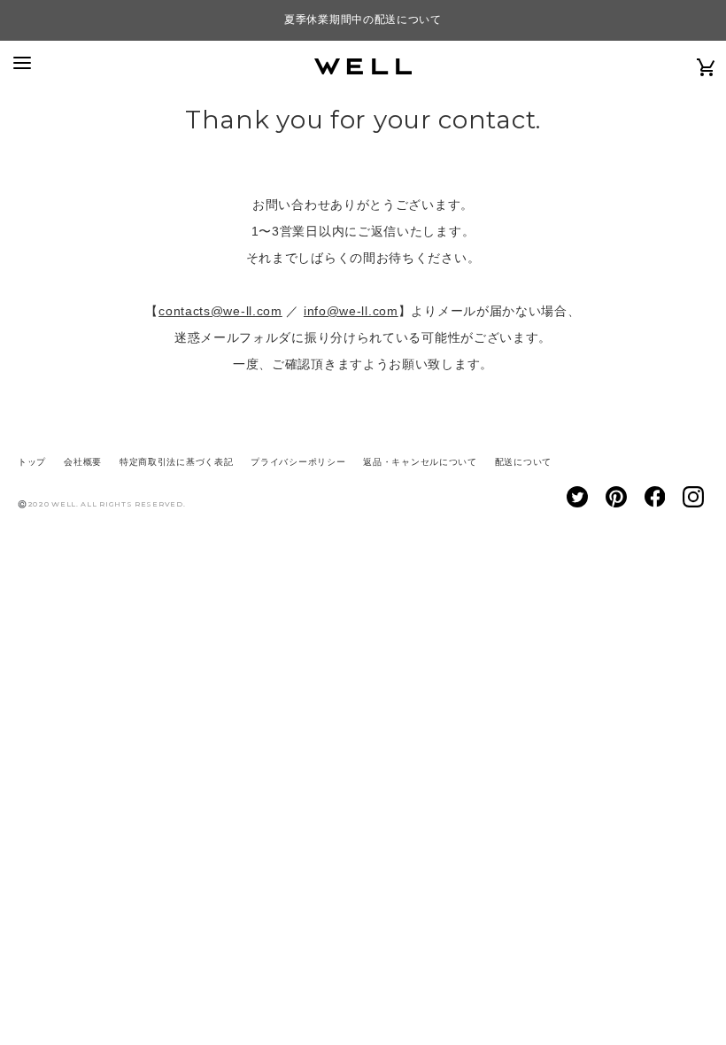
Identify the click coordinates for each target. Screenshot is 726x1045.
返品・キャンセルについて (419, 462)
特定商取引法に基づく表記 (176, 462)
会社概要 (83, 462)
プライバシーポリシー (298, 462)
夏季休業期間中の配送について (363, 19)
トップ (32, 462)
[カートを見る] (706, 66)
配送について (523, 462)
